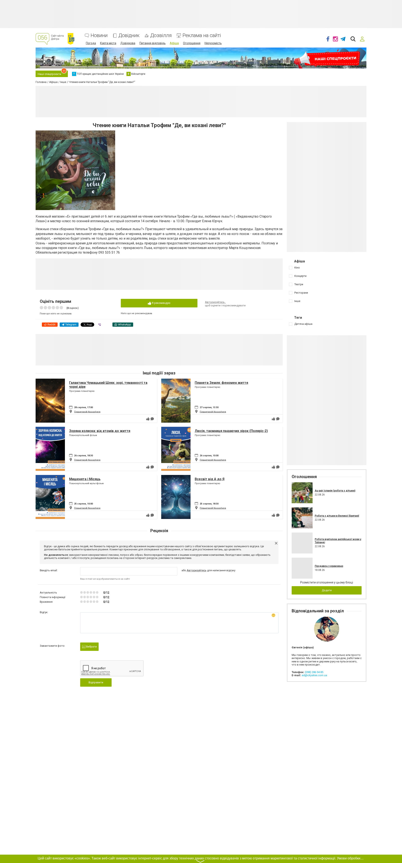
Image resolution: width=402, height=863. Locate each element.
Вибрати (91, 646)
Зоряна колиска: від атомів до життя (99, 431)
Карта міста (108, 43)
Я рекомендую (160, 302)
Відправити (96, 682)
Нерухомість (213, 43)
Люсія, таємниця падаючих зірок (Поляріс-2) (231, 431)
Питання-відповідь (152, 43)
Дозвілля (161, 35)
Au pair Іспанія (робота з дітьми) (335, 490)
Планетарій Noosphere (87, 411)
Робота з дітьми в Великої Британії (337, 515)
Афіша (174, 43)
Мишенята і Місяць (84, 479)
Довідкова (127, 43)
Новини (99, 35)
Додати (327, 590)
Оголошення (191, 43)
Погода (91, 43)
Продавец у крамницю (329, 566)
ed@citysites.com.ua (314, 675)
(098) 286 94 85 (314, 672)
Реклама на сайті (202, 35)
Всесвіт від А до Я (209, 479)
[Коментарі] (152, 419)
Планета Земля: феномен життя (221, 383)
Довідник (129, 35)
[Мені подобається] (147, 419)
